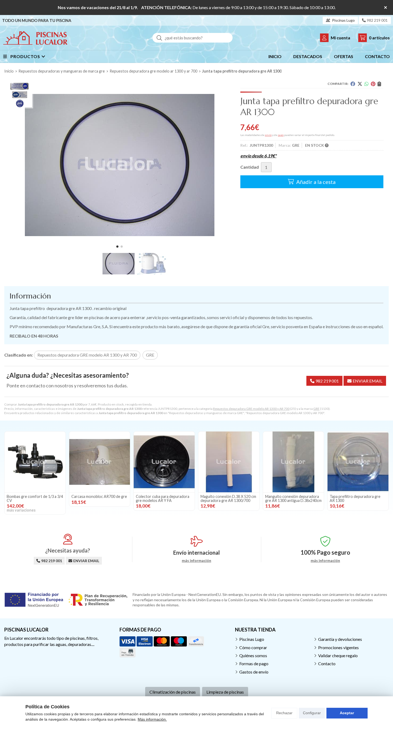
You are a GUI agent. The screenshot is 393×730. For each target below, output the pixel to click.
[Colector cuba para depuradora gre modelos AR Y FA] (164, 462)
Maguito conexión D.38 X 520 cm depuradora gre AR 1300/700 (228, 498)
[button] (117, 246)
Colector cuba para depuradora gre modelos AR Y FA (162, 498)
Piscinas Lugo (251, 639)
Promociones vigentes (338, 647)
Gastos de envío (253, 671)
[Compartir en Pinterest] (373, 83)
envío (268, 135)
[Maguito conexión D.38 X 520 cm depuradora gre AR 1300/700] (228, 462)
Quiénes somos (253, 655)
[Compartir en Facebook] (352, 83)
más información (196, 560)
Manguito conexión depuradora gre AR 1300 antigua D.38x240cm (293, 498)
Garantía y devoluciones (340, 639)
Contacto (327, 663)
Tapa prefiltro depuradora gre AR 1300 (355, 498)
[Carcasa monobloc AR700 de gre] (99, 462)
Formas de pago (253, 663)
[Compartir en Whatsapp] (366, 83)
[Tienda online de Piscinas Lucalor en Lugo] (35, 38)
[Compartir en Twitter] (359, 83)
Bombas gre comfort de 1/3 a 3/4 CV (35, 498)
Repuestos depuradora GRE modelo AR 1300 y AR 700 (251, 409)
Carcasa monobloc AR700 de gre (99, 496)
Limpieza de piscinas (225, 691)
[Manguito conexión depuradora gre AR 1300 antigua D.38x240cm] (293, 462)
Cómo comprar (253, 647)
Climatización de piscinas (172, 691)
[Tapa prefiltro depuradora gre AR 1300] (358, 462)
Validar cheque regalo (338, 655)
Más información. (152, 719)
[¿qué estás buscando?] (192, 37)
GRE (316, 409)
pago (281, 135)
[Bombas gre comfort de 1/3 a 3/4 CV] (35, 462)
